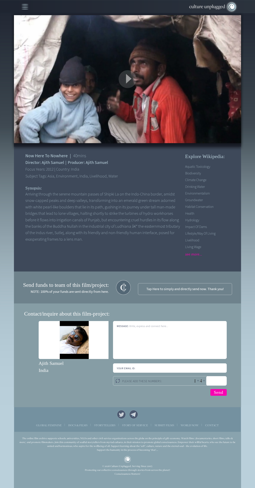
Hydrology (192, 220)
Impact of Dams (196, 226)
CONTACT (212, 425)
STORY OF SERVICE (135, 425)
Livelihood (192, 240)
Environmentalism (197, 193)
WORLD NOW (190, 425)
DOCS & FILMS (78, 425)
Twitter (121, 414)
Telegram (133, 414)
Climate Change (195, 180)
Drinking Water (195, 186)
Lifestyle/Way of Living (200, 233)
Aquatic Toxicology (197, 166)
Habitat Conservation (199, 206)
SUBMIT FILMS (164, 425)
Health (189, 213)
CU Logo (127, 459)
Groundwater (194, 200)
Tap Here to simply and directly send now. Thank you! (185, 289)
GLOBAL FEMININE (49, 425)
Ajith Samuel (51, 363)
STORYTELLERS (105, 425)
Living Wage (193, 247)
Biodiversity (193, 173)
